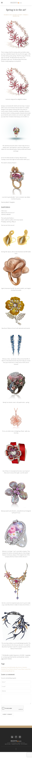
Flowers (11, 669)
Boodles (13, 667)
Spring (6, 671)
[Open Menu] (2, 2)
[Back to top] (16, 749)
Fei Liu (7, 669)
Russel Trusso (17, 669)
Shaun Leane (24, 669)
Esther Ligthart (17, 14)
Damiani (3, 669)
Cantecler (24, 667)
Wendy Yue (11, 671)
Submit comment (7, 714)
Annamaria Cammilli (6, 667)
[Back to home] (16, 2)
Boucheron (19, 667)
